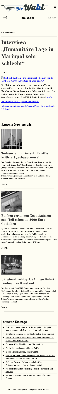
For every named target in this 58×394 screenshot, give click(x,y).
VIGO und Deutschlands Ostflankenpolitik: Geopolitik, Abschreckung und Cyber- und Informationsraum (29, 329)
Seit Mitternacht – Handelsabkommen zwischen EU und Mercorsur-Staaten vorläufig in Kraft (30, 357)
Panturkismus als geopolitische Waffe (22, 348)
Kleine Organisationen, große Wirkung (23, 352)
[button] (55, 7)
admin (4, 72)
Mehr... (4, 184)
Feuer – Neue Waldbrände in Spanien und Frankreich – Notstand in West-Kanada (30, 339)
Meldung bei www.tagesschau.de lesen (20, 101)
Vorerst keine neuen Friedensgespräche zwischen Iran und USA (29, 370)
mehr (50, 97)
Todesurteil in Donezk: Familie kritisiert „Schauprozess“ (24, 155)
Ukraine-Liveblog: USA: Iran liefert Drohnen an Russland (27, 281)
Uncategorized (8, 32)
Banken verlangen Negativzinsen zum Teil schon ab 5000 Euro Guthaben (26, 220)
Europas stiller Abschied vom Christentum (24, 344)
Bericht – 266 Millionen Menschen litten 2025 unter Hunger (28, 377)
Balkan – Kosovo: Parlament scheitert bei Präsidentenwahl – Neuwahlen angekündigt (25, 364)
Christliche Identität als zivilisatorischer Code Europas (30, 334)
